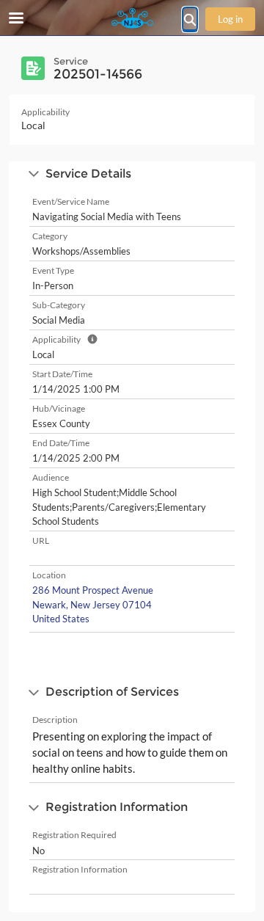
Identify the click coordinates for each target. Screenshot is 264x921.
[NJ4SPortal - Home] (132, 18)
